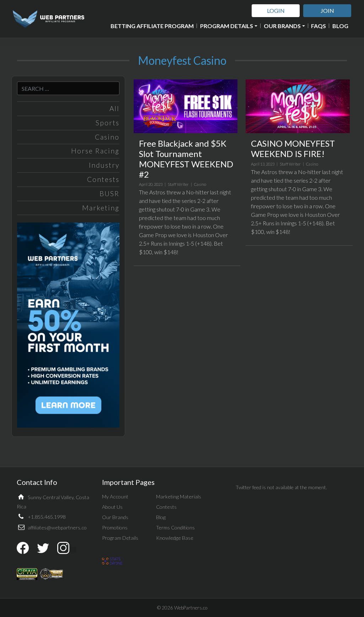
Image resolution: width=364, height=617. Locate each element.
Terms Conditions (175, 527)
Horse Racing (95, 151)
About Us (112, 507)
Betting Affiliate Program (152, 25)
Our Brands (282, 25)
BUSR (109, 193)
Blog (340, 25)
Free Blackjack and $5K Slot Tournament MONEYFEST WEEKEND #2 (186, 158)
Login (276, 10)
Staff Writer (178, 184)
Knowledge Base (174, 538)
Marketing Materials (178, 496)
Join (327, 10)
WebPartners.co (190, 608)
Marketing (100, 208)
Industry (104, 165)
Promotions (115, 527)
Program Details (226, 25)
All (114, 108)
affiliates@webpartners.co (57, 527)
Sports (107, 123)
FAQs (318, 25)
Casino (107, 137)
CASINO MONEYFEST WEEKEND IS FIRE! (293, 148)
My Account (115, 496)
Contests (103, 179)
